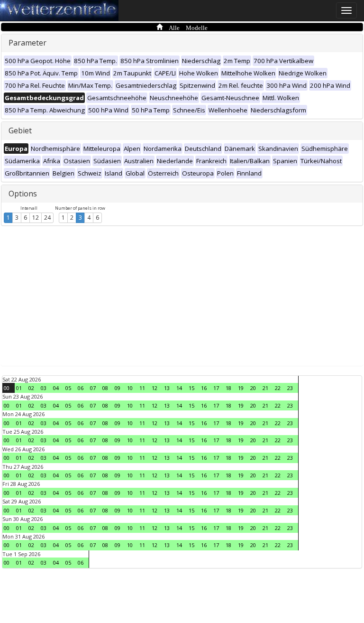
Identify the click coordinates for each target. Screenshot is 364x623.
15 (191, 387)
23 (290, 387)
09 (117, 387)
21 (265, 387)
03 (43, 387)
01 (19, 387)
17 (216, 387)
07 (93, 387)
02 (31, 387)
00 (6, 387)
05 (68, 387)
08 (105, 387)
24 (47, 218)
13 (167, 387)
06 (80, 387)
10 (130, 387)
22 (278, 387)
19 (241, 387)
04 (56, 387)
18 (228, 387)
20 (253, 387)
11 (142, 387)
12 (35, 218)
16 (204, 387)
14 (179, 387)
